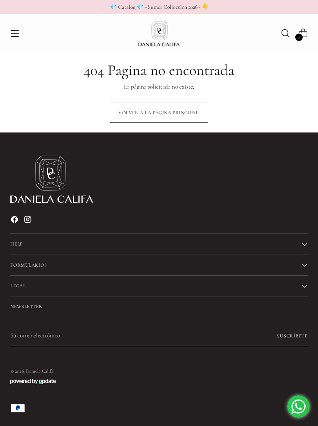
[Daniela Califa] (159, 33)
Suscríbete (292, 336)
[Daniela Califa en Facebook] (15, 220)
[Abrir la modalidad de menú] (14, 32)
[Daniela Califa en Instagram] (29, 220)
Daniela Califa (39, 371)
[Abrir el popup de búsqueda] (285, 32)
